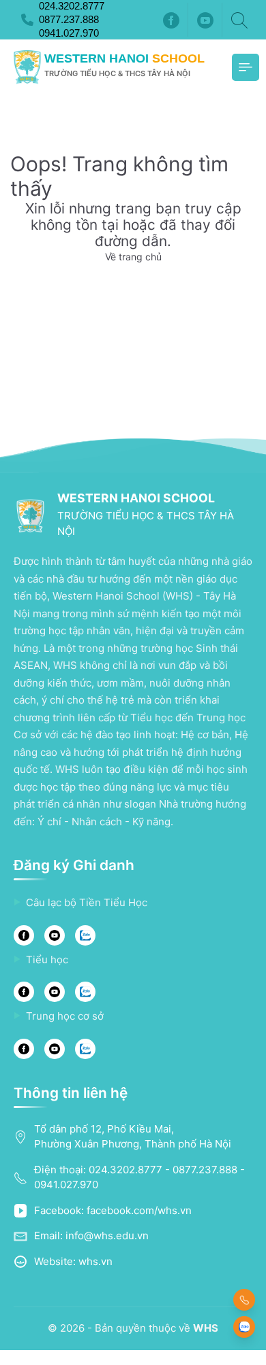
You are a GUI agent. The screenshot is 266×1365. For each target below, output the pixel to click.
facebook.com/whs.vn (139, 1210)
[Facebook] (171, 20)
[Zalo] (85, 935)
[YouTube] (54, 935)
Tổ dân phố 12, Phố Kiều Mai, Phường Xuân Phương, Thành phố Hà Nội (132, 1136)
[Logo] (27, 67)
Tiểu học (47, 959)
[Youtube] (205, 20)
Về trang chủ (133, 256)
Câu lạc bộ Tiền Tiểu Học (86, 902)
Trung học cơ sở (65, 1015)
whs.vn (95, 1261)
